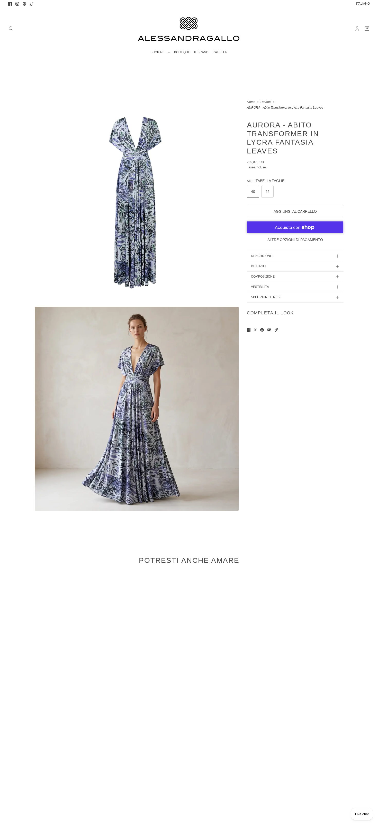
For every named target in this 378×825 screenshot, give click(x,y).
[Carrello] (367, 28)
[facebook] (10, 4)
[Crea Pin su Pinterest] (262, 330)
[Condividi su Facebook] (248, 330)
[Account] (357, 28)
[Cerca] (11, 28)
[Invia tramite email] (269, 330)
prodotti (265, 102)
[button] (276, 330)
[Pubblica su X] (255, 330)
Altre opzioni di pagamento (295, 240)
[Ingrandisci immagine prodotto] (137, 202)
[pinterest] (24, 4)
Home (251, 102)
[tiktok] (31, 4)
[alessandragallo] (189, 28)
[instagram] (17, 4)
